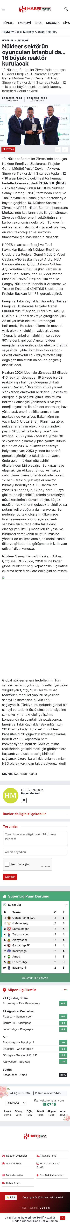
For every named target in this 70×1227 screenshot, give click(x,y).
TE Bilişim (44, 1207)
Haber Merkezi (30, 793)
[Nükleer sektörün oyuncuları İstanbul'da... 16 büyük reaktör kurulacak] (35, 124)
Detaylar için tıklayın (35, 977)
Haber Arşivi (13, 1183)
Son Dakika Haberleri (52, 1175)
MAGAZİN (52, 23)
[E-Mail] (24, 800)
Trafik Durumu (14, 1163)
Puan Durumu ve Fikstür (48, 1165)
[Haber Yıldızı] (35, 9)
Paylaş (10, 149)
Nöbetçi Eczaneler (16, 1155)
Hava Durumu (48, 1155)
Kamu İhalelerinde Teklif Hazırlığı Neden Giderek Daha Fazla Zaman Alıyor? (35, 1221)
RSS (12, 1197)
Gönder (10, 876)
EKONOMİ (24, 23)
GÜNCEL (8, 23)
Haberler (8, 40)
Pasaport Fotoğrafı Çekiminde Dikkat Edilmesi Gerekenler (35, 31)
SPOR (38, 23)
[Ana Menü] (3, 9)
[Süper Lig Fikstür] (65, 989)
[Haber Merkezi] (10, 795)
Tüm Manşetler (14, 1175)
